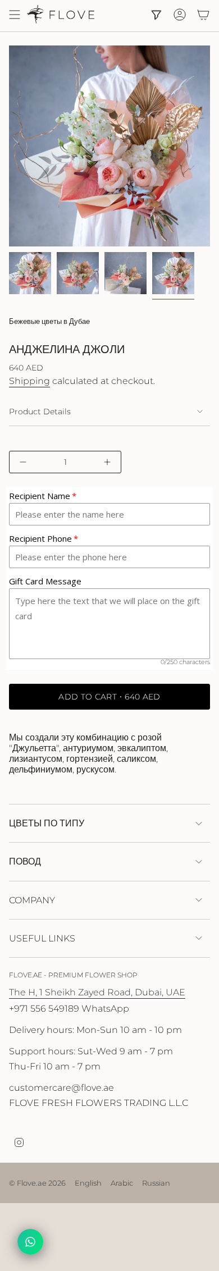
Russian (156, 1182)
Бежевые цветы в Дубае (49, 321)
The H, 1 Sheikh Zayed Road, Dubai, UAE (97, 992)
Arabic (122, 1182)
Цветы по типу (46, 823)
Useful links (42, 938)
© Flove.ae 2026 (37, 1182)
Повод (25, 861)
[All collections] (156, 15)
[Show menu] (14, 15)
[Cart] (203, 15)
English (88, 1182)
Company (32, 900)
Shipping (29, 381)
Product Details (40, 411)
